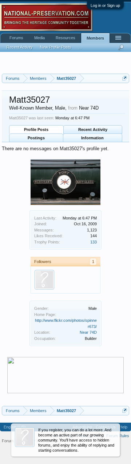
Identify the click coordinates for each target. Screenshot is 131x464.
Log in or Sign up (105, 5)
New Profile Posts (55, 47)
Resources (65, 38)
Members (95, 38)
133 (93, 242)
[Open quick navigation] (124, 78)
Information (92, 138)
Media (39, 38)
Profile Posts (36, 129)
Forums (16, 38)
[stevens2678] (44, 280)
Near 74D (88, 332)
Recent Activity (92, 129)
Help (123, 427)
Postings (36, 138)
